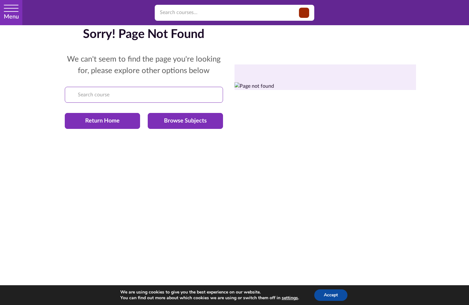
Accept (331, 295)
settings (290, 298)
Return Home (102, 121)
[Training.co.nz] (62, 12)
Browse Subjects (185, 121)
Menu (11, 17)
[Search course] (71, 95)
